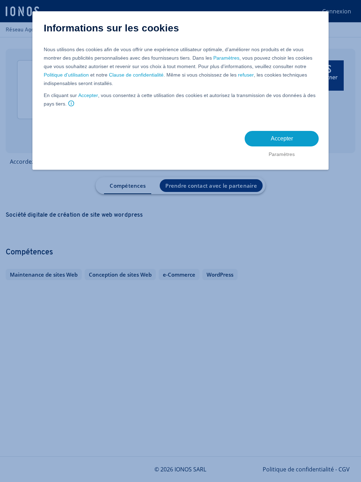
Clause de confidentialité (136, 75)
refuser (246, 75)
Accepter (88, 95)
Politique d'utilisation (66, 75)
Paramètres (226, 58)
